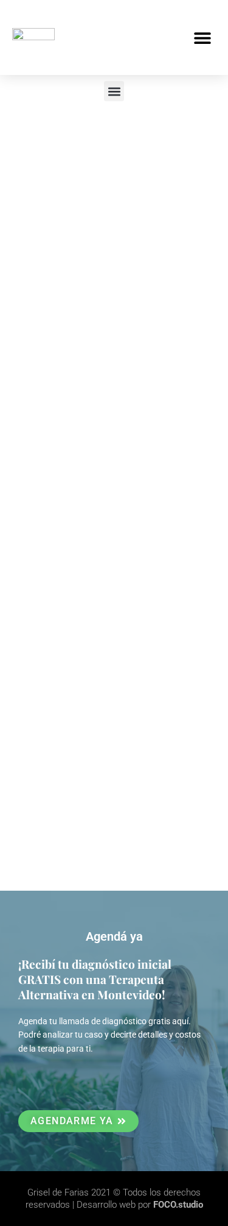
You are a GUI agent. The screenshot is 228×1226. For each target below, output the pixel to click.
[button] (202, 37)
